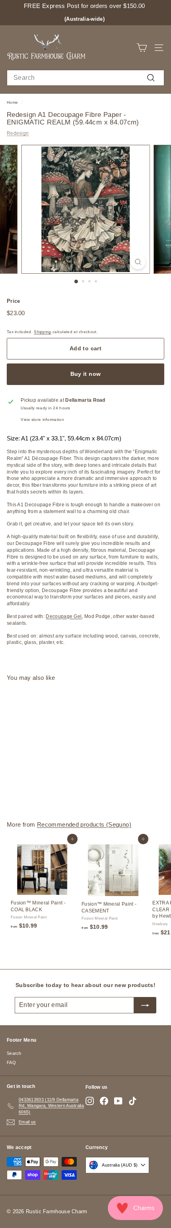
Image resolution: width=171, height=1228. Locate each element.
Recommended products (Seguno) (84, 824)
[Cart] (141, 47)
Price (13, 301)
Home (12, 102)
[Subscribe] (145, 1005)
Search (14, 1053)
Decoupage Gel (64, 616)
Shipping (42, 332)
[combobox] (85, 78)
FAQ (11, 1062)
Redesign (18, 133)
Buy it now (85, 374)
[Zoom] (137, 262)
